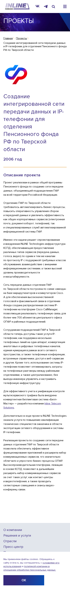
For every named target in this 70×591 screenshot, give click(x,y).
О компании (12, 530)
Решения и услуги (17, 536)
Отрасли (10, 541)
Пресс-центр (13, 547)
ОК (24, 580)
